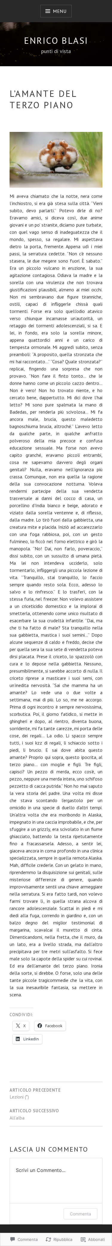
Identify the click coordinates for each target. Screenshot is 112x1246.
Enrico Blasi (56, 40)
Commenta (80, 1213)
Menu (60, 11)
